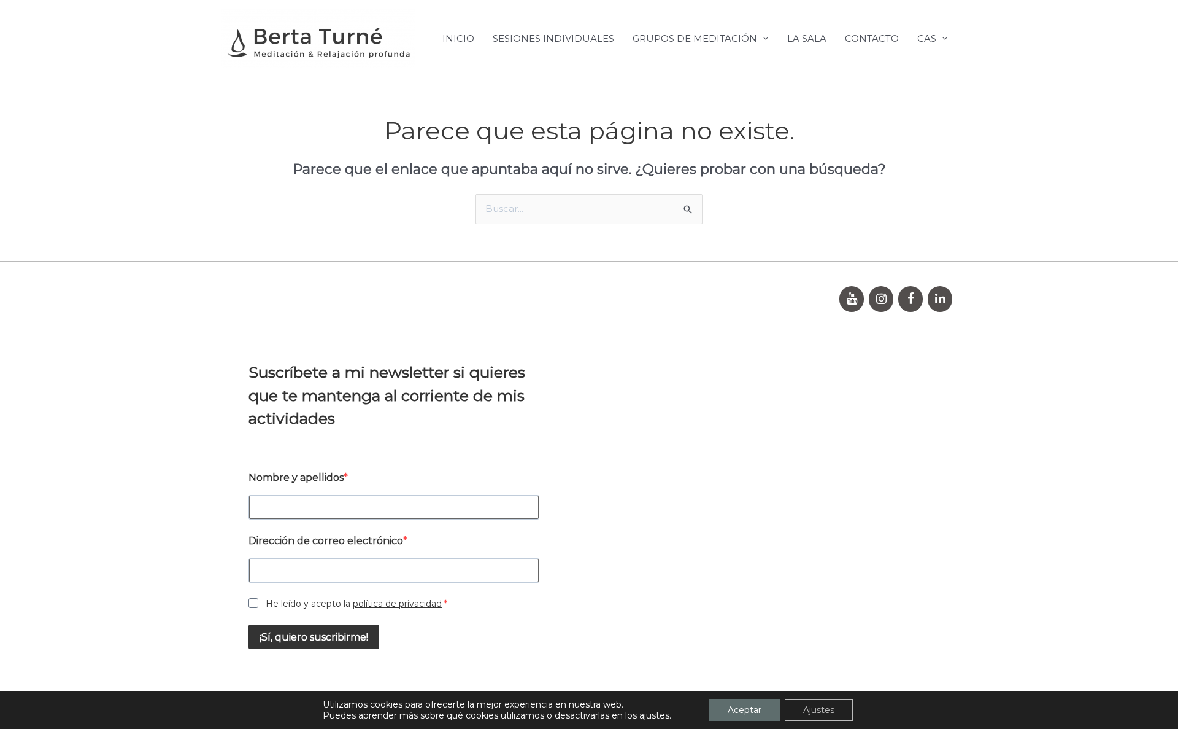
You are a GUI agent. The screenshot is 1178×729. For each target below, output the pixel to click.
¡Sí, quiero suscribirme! (314, 637)
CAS (926, 38)
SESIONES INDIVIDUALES (553, 38)
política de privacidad (397, 603)
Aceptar (744, 709)
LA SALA (806, 38)
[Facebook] (910, 299)
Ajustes (818, 709)
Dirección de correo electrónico (325, 541)
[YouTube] (851, 299)
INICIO (458, 38)
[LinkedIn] (940, 299)
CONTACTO (872, 38)
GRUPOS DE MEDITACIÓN (695, 38)
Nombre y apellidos (296, 477)
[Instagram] (881, 299)
